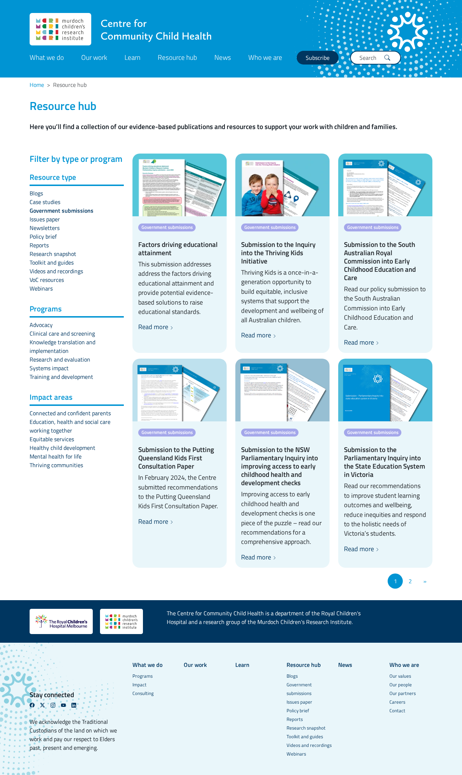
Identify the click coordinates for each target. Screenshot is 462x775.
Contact (397, 710)
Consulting (143, 693)
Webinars (41, 288)
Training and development (61, 376)
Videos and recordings (56, 271)
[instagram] (56, 705)
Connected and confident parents (70, 413)
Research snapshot (53, 253)
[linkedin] (76, 705)
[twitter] (45, 705)
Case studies (45, 202)
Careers (397, 701)
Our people (400, 684)
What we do (47, 57)
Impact (139, 684)
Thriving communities (56, 465)
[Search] (387, 58)
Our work (94, 57)
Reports (39, 245)
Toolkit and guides (52, 262)
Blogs (36, 193)
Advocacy (41, 324)
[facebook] (35, 705)
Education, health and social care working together (70, 426)
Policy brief (43, 236)
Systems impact (49, 368)
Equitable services (52, 439)
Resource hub (177, 57)
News (222, 57)
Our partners (402, 693)
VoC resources (47, 279)
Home (37, 84)
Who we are (265, 57)
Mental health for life (56, 456)
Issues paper (45, 219)
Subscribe (318, 57)
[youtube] (66, 705)
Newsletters (45, 227)
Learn (132, 57)
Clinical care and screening (62, 333)
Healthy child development (62, 447)
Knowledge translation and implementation (62, 346)
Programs (142, 675)
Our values (400, 675)
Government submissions (61, 210)
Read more (154, 327)
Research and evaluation (60, 359)
